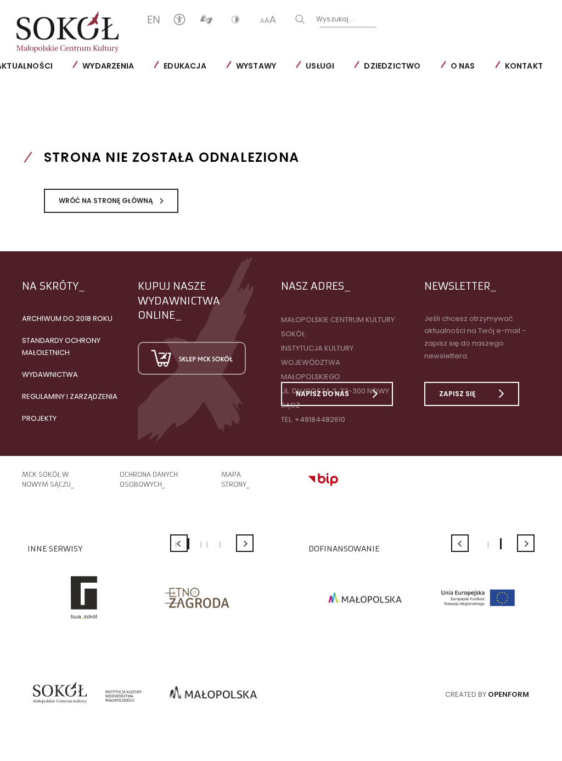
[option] (83, 597)
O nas (463, 65)
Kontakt (524, 65)
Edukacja (185, 65)
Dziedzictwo (392, 65)
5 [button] (220, 545)
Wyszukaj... (335, 19)
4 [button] (207, 545)
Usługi (320, 65)
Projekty (39, 418)
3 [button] (201, 545)
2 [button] (188, 543)
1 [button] (488, 545)
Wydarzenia (108, 65)
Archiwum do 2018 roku (67, 318)
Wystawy (256, 65)
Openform (508, 694)
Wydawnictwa (50, 374)
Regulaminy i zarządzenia (69, 396)
